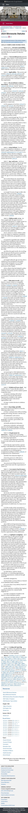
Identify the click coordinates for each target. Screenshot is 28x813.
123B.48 (14, 285)
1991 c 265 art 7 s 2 (20, 666)
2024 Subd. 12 (5, 725)
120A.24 (24, 31)
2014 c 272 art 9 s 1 (15, 730)
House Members (5, 782)
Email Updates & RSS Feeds (8, 805)
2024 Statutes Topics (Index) (10, 701)
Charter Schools (7, 740)
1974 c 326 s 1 (9, 658)
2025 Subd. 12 (5, 720)
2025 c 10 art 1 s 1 (15, 720)
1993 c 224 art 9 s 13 (7, 668)
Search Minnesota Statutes (9, 692)
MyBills (3, 803)
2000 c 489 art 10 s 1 (7, 676)
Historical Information (6, 768)
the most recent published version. (14, 42)
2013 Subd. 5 (5, 734)
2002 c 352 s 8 (19, 676)
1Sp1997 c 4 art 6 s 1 (15, 671)
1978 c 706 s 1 (7, 662)
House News (4, 799)
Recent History (6, 718)
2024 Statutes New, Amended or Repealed (13, 696)
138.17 (21, 351)
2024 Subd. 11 (5, 723)
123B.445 (21, 452)
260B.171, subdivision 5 (15, 357)
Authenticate (4, 37)
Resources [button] (6, 688)
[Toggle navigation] (3, 4)
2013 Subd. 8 (5, 736)
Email (11, 790)
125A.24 (21, 91)
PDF (11, 37)
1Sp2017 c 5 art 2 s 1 (7, 684)
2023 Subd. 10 (5, 727)
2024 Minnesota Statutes (6, 26)
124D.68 (19, 193)
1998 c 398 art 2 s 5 (6, 674)
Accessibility (4, 774)
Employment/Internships (7, 770)
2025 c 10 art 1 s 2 (15, 722)
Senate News (4, 801)
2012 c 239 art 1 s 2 (10, 680)
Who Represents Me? (6, 780)
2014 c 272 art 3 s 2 (15, 732)
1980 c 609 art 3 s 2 (16, 662)
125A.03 (14, 91)
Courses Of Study (7, 742)
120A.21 (4, 31)
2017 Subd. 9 (5, 729)
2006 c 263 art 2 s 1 (19, 677)
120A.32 (19, 73)
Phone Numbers (5, 793)
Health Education (7, 752)
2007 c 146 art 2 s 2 (6, 679)
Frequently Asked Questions (8, 775)
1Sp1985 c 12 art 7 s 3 (7, 663)
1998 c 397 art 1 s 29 (8, 673)
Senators (3, 784)
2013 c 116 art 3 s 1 (15, 734)
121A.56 (10, 333)
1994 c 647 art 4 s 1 (9, 669)
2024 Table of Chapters (8, 699)
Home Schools (6, 755)
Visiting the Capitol (5, 772)
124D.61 (10, 430)
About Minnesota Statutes (9, 694)
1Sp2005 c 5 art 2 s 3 (7, 677)
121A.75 (3, 384)
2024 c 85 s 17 (15, 723)
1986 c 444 (17, 663)
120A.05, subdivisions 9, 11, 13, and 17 (12, 152)
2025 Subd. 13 (5, 722)
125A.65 (3, 92)
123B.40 (8, 285)
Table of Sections (7, 706)
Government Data (7, 748)
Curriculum (5, 744)
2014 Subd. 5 (5, 732)
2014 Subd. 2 (5, 730)
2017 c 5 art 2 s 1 (15, 729)
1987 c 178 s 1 (11, 665)
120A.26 (13, 73)
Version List (6, 710)
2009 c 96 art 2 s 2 (18, 679)
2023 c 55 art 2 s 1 (15, 727)
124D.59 (3, 430)
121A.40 (3, 333)
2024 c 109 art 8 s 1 (16, 725)
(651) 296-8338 (5, 790)
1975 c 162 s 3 (17, 658)
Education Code (7, 746)
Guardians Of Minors (8, 750)
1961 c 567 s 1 (8, 657)
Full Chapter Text (7, 708)
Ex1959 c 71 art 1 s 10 (15, 655)
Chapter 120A (18, 28)
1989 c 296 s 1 (9, 666)
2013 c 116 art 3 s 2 (15, 736)
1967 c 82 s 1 (16, 657)
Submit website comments (7, 795)
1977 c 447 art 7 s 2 (12, 660)
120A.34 (3, 75)
